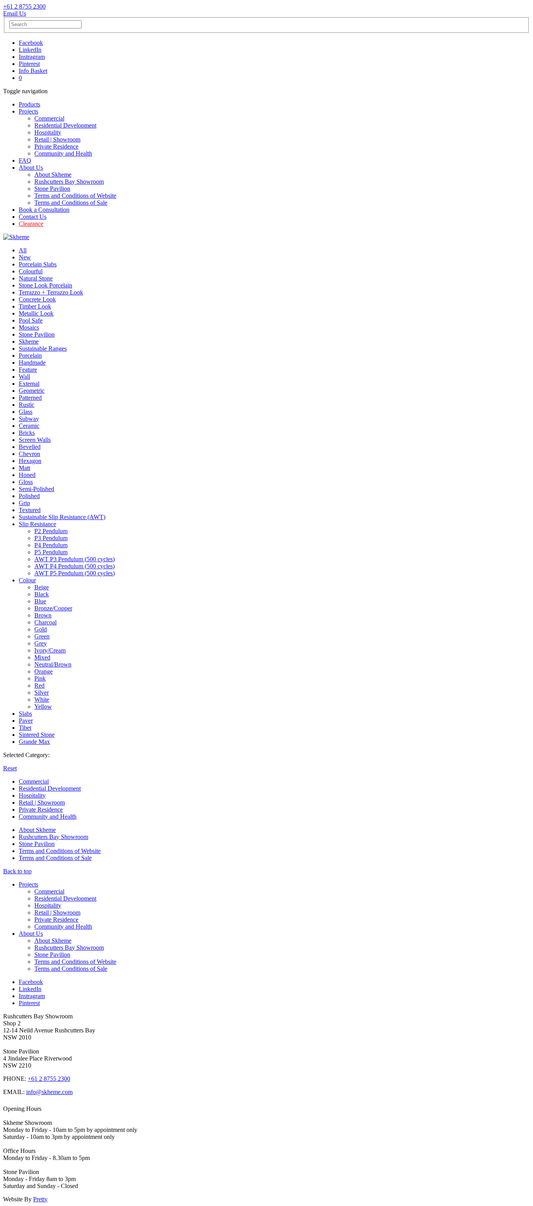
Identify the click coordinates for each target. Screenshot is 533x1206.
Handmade (32, 362)
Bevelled (30, 446)
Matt (24, 468)
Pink (40, 678)
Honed (27, 475)
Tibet (25, 727)
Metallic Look (36, 313)
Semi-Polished (36, 489)
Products (29, 104)
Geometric (31, 390)
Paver (26, 720)
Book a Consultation (44, 209)
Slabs (25, 713)
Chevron (29, 453)
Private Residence (56, 146)
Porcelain (30, 355)
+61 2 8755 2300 (24, 6)
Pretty (40, 1199)
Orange (43, 671)
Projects (28, 111)
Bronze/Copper (53, 608)
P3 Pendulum (51, 538)
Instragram (32, 56)
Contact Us (32, 216)
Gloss (26, 482)
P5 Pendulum (51, 552)
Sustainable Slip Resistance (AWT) (62, 517)
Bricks (27, 432)
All (23, 250)
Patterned (30, 397)
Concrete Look (37, 299)
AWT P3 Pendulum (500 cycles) (74, 559)
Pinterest (29, 63)
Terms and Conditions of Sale (70, 202)
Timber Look (35, 306)
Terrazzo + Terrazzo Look (51, 292)
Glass (25, 411)
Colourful (31, 271)
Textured (30, 510)
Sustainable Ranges (43, 348)
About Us (31, 167)
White (41, 699)
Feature (28, 369)
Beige (41, 587)
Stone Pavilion (52, 188)
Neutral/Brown (52, 664)
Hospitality (47, 132)
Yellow (43, 706)
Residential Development (65, 125)
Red (39, 685)
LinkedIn (30, 49)
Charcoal (45, 622)
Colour (27, 580)
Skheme (29, 341)
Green (42, 636)
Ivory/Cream (50, 650)
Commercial (49, 118)
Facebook (31, 42)
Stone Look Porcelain (45, 285)
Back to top (17, 871)
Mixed (42, 657)
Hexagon (30, 461)
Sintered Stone (37, 734)
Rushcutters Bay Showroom (69, 181)
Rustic (26, 404)
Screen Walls (35, 439)
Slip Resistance (37, 524)
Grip (24, 503)
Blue (40, 601)
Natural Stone (36, 278)
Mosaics (29, 327)
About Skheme (52, 174)
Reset (10, 768)
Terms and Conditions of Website (75, 195)
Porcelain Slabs (38, 264)
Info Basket (33, 70)
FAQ (25, 160)
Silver (41, 692)
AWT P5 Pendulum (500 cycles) (74, 573)
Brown (43, 615)
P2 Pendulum (51, 531)
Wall (24, 376)
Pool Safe (31, 320)
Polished (29, 496)
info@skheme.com (49, 1092)
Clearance (31, 223)
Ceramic (29, 425)
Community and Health (63, 153)
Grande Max (34, 741)
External (29, 383)
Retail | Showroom (57, 139)
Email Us (14, 13)
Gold (40, 629)
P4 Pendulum (51, 545)
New (25, 257)
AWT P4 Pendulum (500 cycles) (74, 566)
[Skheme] (16, 237)
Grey (40, 643)
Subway (29, 418)
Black (41, 594)
